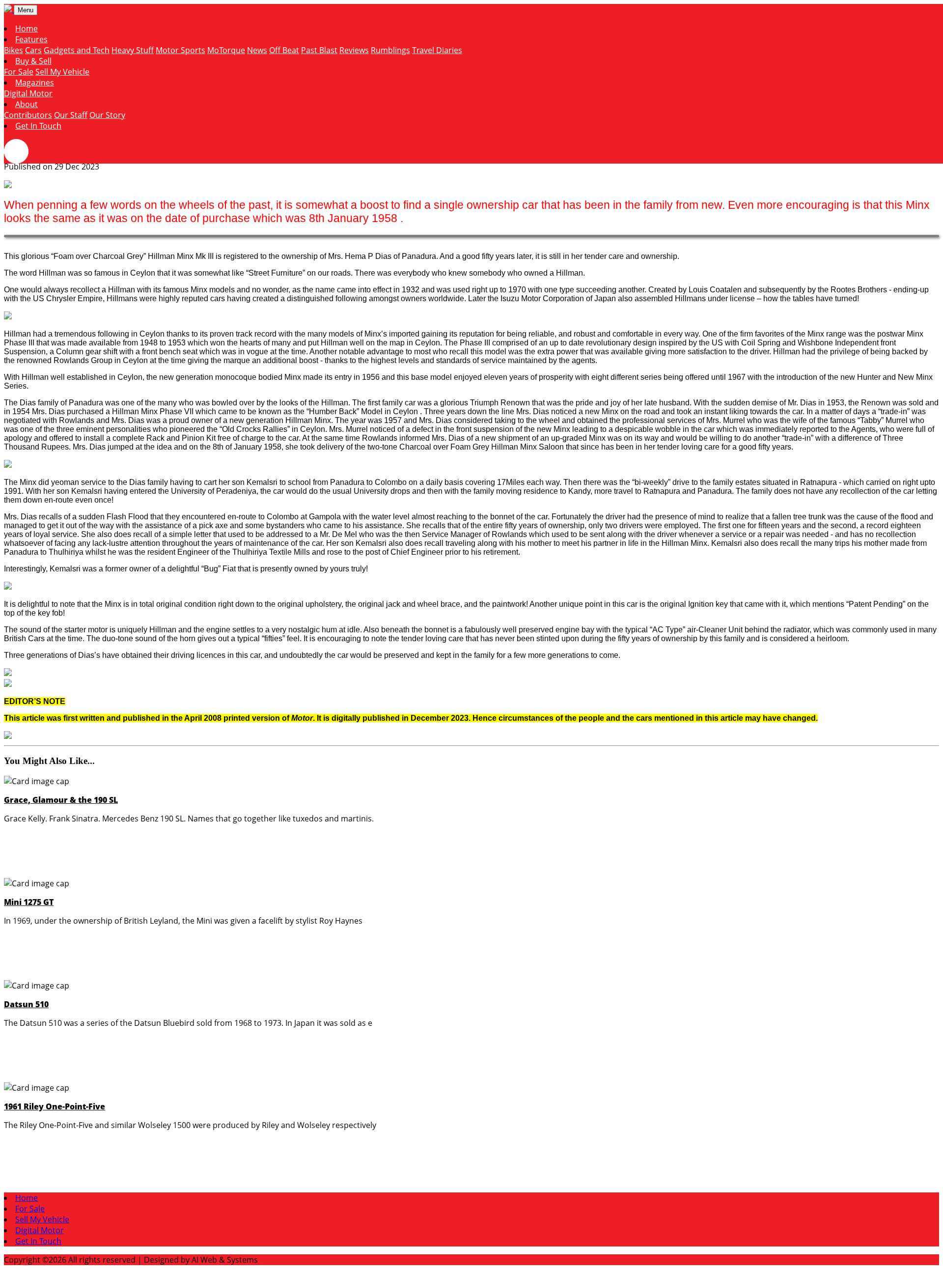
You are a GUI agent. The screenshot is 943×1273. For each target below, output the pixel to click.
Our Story (107, 115)
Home (26, 28)
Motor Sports (180, 50)
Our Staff (70, 115)
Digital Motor (28, 93)
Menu (25, 10)
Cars (33, 50)
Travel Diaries (437, 50)
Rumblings (390, 50)
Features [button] (31, 39)
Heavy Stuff (132, 50)
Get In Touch (38, 125)
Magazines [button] (34, 82)
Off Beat (284, 50)
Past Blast (319, 50)
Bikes (13, 50)
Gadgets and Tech (77, 50)
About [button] (26, 104)
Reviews (354, 50)
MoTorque (226, 50)
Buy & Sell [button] (33, 61)
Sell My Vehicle (62, 71)
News (257, 50)
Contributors (28, 115)
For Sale (18, 71)
